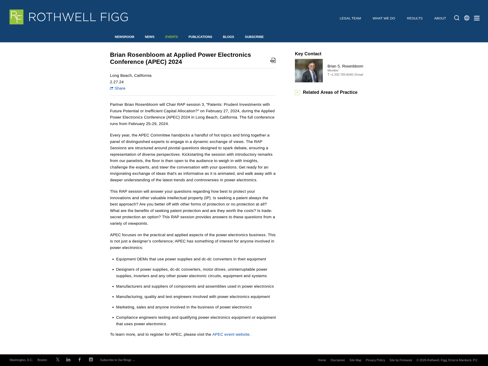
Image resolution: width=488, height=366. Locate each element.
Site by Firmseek (400, 360)
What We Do (384, 18)
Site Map (355, 360)
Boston (42, 360)
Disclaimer (338, 360)
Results (415, 18)
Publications (200, 37)
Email (359, 74)
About (440, 18)
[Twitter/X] (58, 360)
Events (171, 37)
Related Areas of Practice (330, 92)
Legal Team (350, 18)
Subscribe (254, 37)
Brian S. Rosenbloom (345, 66)
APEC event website (231, 334)
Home (322, 360)
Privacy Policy (375, 360)
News (149, 37)
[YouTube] (91, 360)
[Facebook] (80, 360)
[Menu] (476, 18)
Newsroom (124, 37)
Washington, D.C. (21, 360)
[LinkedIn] (68, 360)
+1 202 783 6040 (341, 74)
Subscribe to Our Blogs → (117, 360)
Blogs (228, 37)
